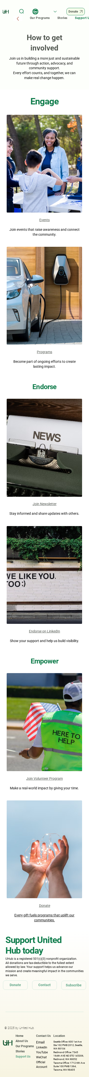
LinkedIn (41, 1047)
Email (40, 1042)
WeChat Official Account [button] (41, 1062)
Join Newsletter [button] (45, 504)
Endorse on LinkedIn (44, 631)
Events (44, 220)
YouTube (42, 1052)
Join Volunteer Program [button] (44, 778)
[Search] (21, 11)
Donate (44, 906)
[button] (44, 448)
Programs (44, 352)
